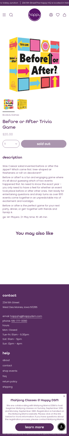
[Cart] (64, 14)
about (6, 360)
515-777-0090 (19, 320)
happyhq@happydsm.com (26, 316)
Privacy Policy (56, 434)
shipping (8, 386)
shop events (10, 370)
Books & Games (11, 115)
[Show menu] (4, 14)
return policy (10, 381)
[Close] (64, 396)
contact (7, 365)
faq (5, 376)
